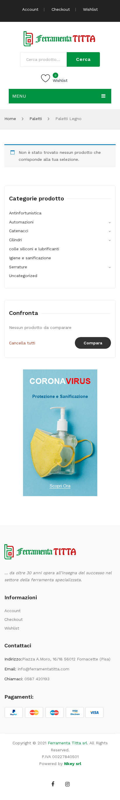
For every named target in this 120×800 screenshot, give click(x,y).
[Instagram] (67, 784)
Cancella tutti (22, 343)
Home (10, 118)
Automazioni (21, 222)
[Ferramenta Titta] (60, 38)
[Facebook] (52, 784)
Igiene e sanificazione (30, 257)
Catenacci (18, 230)
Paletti (35, 118)
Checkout (61, 9)
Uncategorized (23, 275)
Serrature (18, 267)
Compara (93, 343)
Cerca (83, 59)
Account (30, 9)
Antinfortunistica (25, 213)
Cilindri (15, 239)
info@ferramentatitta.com (43, 669)
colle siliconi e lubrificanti (34, 248)
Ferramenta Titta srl (67, 743)
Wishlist (90, 9)
